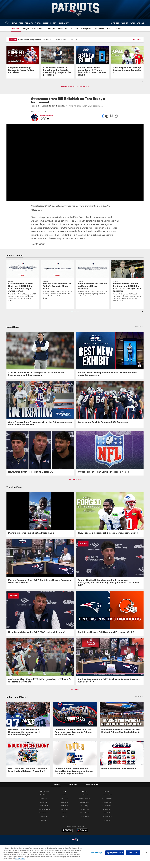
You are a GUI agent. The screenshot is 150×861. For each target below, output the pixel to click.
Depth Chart (64, 798)
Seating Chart (85, 809)
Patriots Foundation (44, 809)
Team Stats (64, 805)
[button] (69, 81)
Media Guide (106, 813)
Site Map (43, 820)
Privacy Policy (20, 859)
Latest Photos (44, 805)
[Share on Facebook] (102, 117)
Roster (64, 795)
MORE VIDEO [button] (75, 689)
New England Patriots (46, 115)
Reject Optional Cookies (115, 853)
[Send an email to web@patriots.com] (48, 118)
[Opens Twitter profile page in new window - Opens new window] (44, 118)
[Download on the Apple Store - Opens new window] (67, 830)
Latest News (43, 795)
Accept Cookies (133, 853)
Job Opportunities (106, 816)
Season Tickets (84, 802)
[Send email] (111, 117)
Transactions (64, 809)
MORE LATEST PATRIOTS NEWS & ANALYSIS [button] (75, 86)
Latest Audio (43, 802)
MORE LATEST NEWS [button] (75, 479)
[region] (75, 853)
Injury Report (64, 802)
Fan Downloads (106, 805)
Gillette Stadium (84, 813)
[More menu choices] (71, 23)
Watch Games (85, 816)
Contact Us (106, 820)
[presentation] (143, 81)
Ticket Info (85, 795)
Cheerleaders (44, 816)
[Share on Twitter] (107, 117)
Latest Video (43, 798)
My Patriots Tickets (84, 798)
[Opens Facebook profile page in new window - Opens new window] (41, 118)
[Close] (146, 852)
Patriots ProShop (107, 795)
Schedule (64, 813)
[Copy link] (116, 116)
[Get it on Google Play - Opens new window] (82, 831)
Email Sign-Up (106, 802)
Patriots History (43, 813)
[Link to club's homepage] (6, 22)
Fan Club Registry (106, 798)
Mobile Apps (106, 809)
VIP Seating (84, 805)
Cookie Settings (96, 853)
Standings (64, 816)
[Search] (111, 22)
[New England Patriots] (75, 840)
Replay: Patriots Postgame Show (29, 40)
